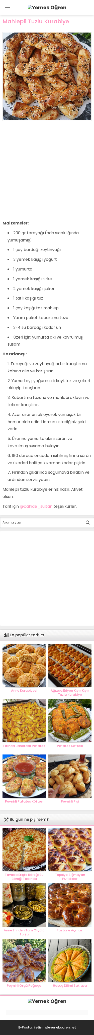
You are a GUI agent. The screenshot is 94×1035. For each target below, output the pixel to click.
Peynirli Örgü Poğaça (24, 986)
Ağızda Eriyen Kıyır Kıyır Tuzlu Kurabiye (70, 693)
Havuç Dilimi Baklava (70, 986)
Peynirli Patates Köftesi (24, 802)
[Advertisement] (47, 170)
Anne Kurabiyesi (24, 691)
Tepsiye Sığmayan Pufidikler (70, 877)
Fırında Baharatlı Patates (24, 746)
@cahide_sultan (36, 506)
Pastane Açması (69, 930)
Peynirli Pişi (70, 802)
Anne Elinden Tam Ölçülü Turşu (24, 932)
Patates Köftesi (70, 746)
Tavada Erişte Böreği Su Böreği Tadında (24, 877)
